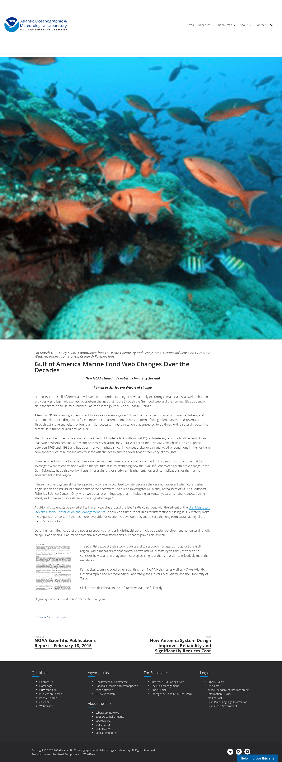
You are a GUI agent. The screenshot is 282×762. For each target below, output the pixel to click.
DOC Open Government (222, 706)
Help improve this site (257, 758)
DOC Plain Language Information (227, 702)
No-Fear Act (215, 698)
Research (204, 25)
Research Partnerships (97, 356)
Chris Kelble (43, 617)
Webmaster (46, 706)
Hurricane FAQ (48, 690)
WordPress (89, 754)
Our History (103, 729)
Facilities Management (165, 686)
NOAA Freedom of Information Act (229, 690)
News (190, 25)
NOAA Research (105, 694)
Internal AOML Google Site (168, 682)
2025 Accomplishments (110, 716)
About (244, 25)
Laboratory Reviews (107, 712)
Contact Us (46, 682)
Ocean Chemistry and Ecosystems (135, 352)
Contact (261, 25)
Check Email (159, 690)
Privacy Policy (216, 682)
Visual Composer (67, 754)
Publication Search (50, 694)
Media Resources (106, 733)
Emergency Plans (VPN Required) (172, 694)
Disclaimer (214, 686)
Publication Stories (63, 356)
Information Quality (219, 694)
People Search (48, 698)
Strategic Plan (104, 720)
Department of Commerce (112, 682)
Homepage (46, 686)
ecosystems (63, 617)
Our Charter (103, 724)
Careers (44, 702)
